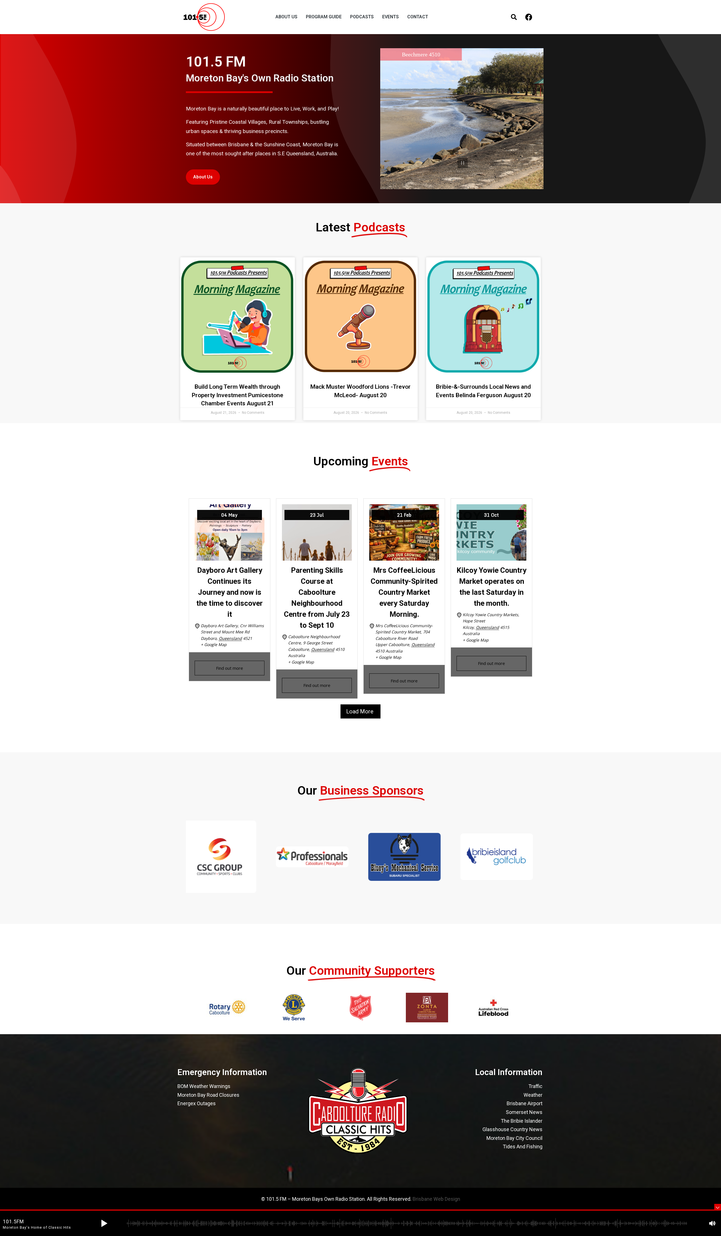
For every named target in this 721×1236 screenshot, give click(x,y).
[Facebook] (528, 17)
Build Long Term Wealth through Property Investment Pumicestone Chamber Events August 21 (237, 395)
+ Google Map (214, 644)
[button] (104, 1223)
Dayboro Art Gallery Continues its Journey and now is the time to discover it (229, 592)
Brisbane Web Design (436, 1199)
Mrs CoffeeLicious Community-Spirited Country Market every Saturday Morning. (404, 592)
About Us (203, 177)
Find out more (229, 668)
